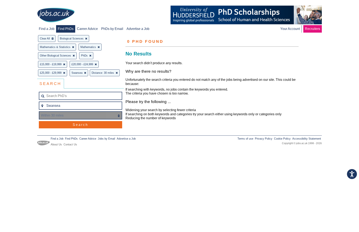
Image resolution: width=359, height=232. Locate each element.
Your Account (290, 29)
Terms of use (245, 138)
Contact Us (70, 144)
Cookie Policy (282, 138)
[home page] (56, 15)
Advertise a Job (138, 29)
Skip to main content (17, 3)
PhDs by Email (112, 29)
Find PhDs (66, 29)
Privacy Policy (263, 138)
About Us (56, 144)
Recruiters (312, 29)
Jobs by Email (106, 138)
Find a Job (46, 29)
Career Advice (87, 29)
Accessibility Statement (306, 138)
